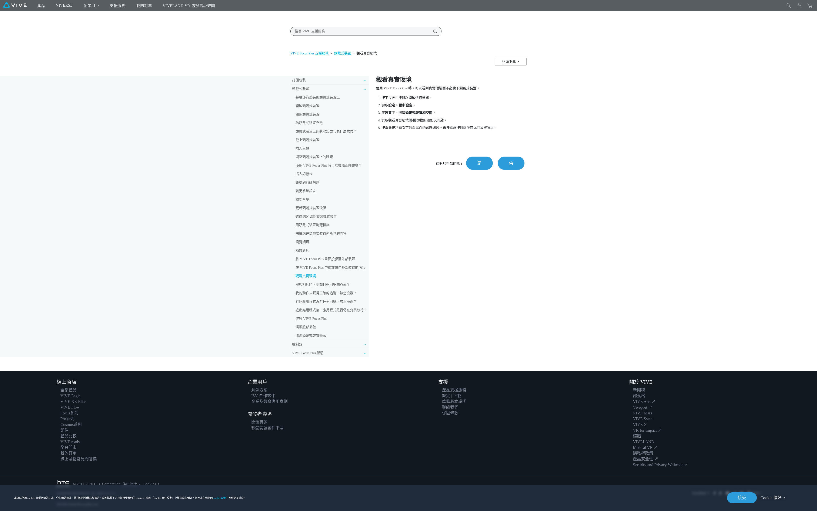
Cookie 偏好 (770, 497)
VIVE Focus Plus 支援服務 (309, 53)
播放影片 (302, 250)
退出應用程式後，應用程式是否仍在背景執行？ (331, 310)
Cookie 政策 (219, 498)
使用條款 (129, 484)
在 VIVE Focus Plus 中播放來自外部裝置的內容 (330, 267)
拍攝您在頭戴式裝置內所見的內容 (321, 233)
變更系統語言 (306, 191)
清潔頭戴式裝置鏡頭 (311, 335)
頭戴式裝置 (342, 53)
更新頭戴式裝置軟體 (311, 208)
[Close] (788, 5)
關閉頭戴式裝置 (307, 114)
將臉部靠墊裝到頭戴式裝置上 (318, 97)
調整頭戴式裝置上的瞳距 (314, 157)
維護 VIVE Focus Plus (311, 318)
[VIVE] (15, 5)
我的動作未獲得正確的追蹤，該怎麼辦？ (326, 293)
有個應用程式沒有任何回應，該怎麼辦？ (326, 301)
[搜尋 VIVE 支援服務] (432, 31)
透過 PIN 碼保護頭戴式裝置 (316, 216)
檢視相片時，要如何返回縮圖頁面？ (323, 284)
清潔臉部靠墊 (306, 327)
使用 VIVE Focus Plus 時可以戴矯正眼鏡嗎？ (329, 165)
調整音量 (302, 199)
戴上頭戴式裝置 (307, 140)
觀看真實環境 (306, 276)
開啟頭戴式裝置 (307, 106)
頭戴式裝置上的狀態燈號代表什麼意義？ (326, 131)
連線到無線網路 (307, 182)
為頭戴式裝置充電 (309, 123)
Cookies (149, 484)
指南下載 (509, 61)
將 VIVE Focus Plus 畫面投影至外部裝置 (325, 259)
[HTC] (63, 484)
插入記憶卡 (304, 174)
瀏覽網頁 (302, 242)
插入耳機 (302, 148)
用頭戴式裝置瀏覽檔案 (313, 225)
